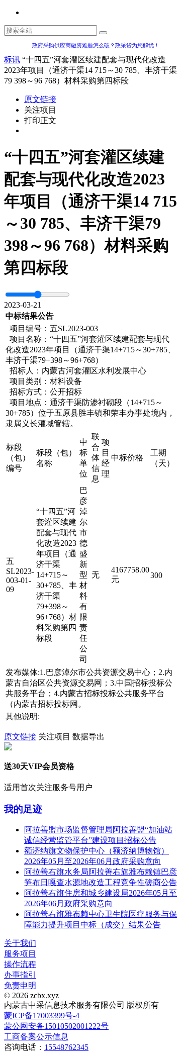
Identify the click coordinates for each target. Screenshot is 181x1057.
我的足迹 (23, 809)
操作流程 (20, 964)
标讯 (12, 59)
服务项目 (20, 953)
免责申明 (20, 985)
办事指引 (20, 975)
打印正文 (40, 120)
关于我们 (20, 943)
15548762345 (66, 1047)
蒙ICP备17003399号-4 (41, 1015)
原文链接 (40, 99)
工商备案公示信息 (36, 1036)
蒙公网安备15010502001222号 (56, 1026)
